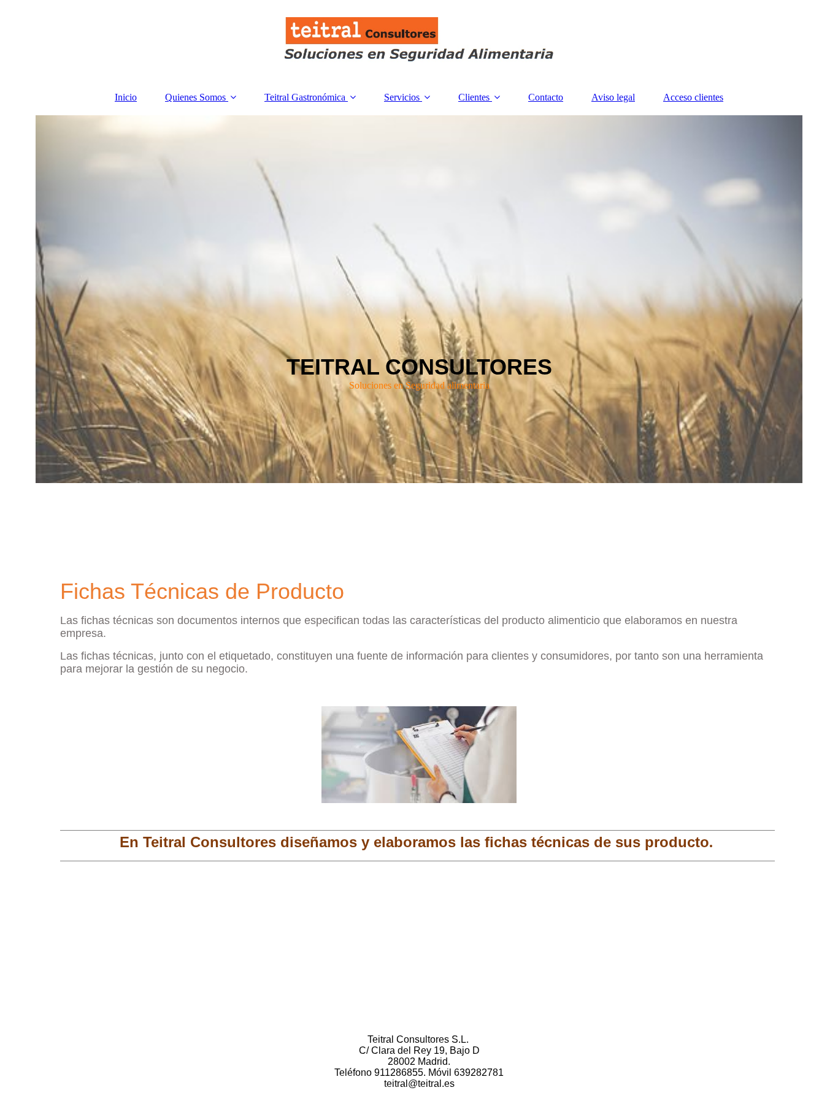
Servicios (402, 97)
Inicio (126, 97)
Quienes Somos (195, 97)
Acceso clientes (693, 97)
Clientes (474, 97)
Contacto (545, 97)
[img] (419, 40)
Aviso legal (613, 97)
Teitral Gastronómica (304, 97)
